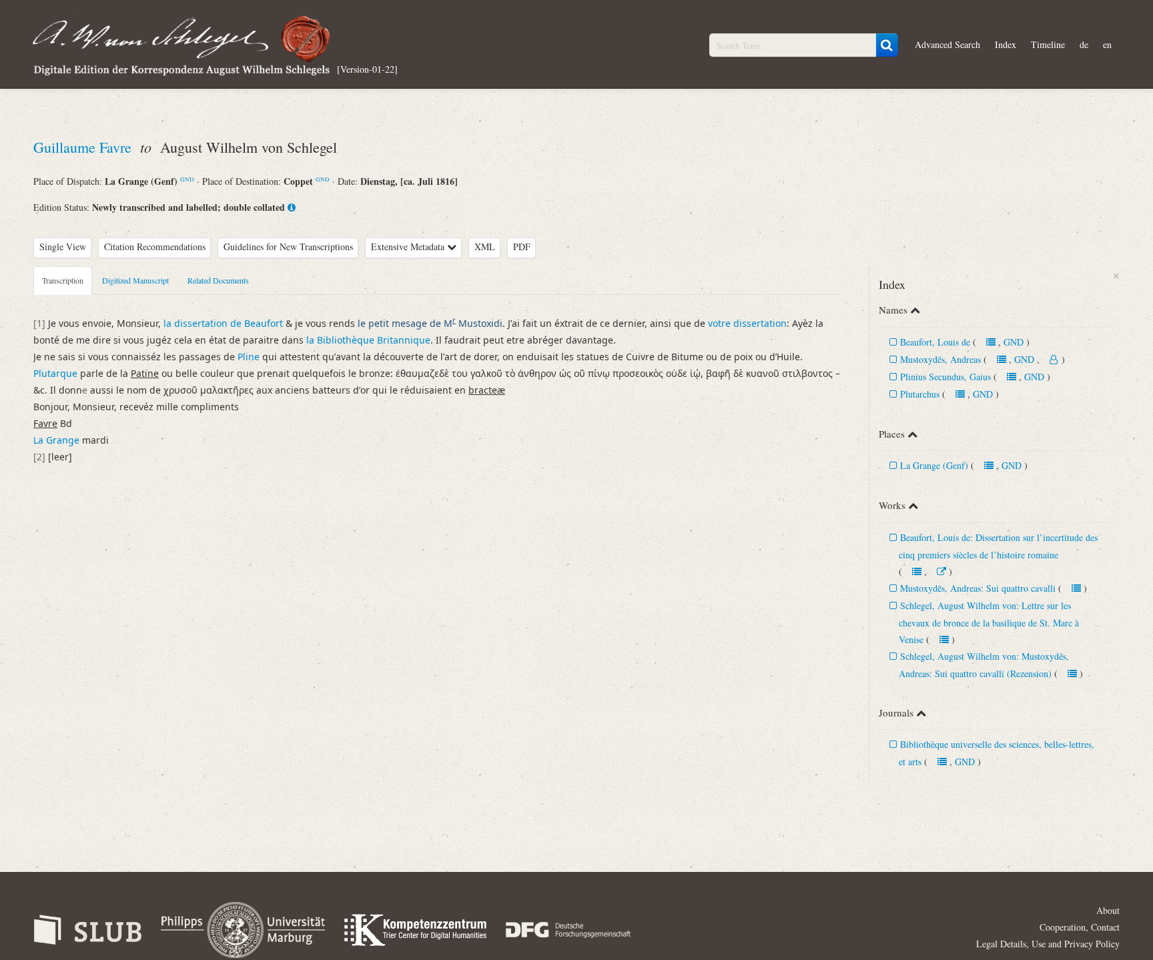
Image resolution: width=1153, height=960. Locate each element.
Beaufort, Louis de (935, 342)
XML (484, 246)
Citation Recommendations (155, 246)
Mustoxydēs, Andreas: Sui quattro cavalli (978, 588)
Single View (62, 246)
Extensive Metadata (409, 246)
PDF (521, 246)
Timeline (1048, 44)
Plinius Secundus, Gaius (945, 376)
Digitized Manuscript (135, 280)
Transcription (62, 280)
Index (1005, 44)
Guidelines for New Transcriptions (288, 246)
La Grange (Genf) (934, 465)
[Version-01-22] (367, 68)
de (1084, 44)
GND (187, 179)
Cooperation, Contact (1080, 927)
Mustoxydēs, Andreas (940, 359)
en (1107, 44)
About (1108, 910)
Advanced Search (947, 44)
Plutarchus (921, 394)
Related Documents (218, 280)
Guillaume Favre (84, 147)
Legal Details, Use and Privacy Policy (1048, 943)
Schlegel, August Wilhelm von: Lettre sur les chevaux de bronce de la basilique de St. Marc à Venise (989, 622)
